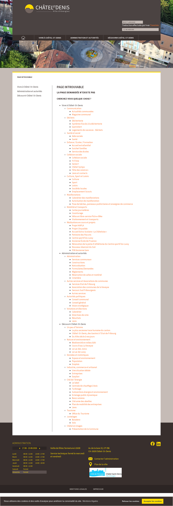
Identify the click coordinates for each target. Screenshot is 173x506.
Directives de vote (80, 315)
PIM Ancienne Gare (80, 250)
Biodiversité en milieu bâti (84, 342)
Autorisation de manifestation (85, 200)
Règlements (77, 271)
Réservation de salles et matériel (87, 274)
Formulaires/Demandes (82, 268)
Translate (154, 25)
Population (77, 361)
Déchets (70, 117)
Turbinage (76, 388)
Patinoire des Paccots (81, 234)
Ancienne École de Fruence (84, 241)
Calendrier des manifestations (85, 197)
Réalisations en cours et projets (81, 222)
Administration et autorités (84, 37)
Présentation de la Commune (85, 429)
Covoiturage (77, 213)
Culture (75, 179)
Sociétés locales (79, 188)
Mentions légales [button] (90, 501)
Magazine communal (81, 114)
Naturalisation (78, 265)
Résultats (76, 318)
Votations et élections (77, 308)
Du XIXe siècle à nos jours (83, 336)
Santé (74, 139)
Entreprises (77, 373)
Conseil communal (80, 299)
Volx (74, 422)
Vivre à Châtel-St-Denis (50, 37)
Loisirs (75, 185)
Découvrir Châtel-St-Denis (121, 37)
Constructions (78, 262)
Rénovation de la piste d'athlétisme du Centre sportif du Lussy (100, 244)
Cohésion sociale (74, 154)
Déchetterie (77, 120)
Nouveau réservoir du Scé (83, 247)
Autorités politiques (76, 296)
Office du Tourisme (80, 413)
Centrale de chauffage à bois (85, 385)
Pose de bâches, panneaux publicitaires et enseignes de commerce (102, 204)
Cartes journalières (80, 210)
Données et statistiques (78, 355)
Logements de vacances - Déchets (87, 130)
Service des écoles (80, 151)
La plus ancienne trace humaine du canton (91, 330)
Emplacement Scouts (82, 191)
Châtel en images (74, 426)
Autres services (79, 293)
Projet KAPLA (78, 225)
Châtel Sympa (78, 167)
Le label (75, 382)
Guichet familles (79, 148)
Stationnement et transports (85, 219)
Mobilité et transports (77, 207)
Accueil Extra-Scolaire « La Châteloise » (89, 231)
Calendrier (76, 311)
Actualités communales (82, 111)
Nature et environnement (78, 339)
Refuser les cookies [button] (130, 501)
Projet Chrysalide (80, 228)
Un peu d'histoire (75, 327)
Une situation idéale (81, 370)
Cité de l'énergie (74, 379)
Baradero (76, 419)
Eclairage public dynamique (84, 395)
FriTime (75, 160)
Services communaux (81, 259)
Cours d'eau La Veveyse (82, 345)
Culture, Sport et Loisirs (78, 176)
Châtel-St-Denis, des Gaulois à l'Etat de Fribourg (94, 333)
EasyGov (75, 376)
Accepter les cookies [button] (153, 501)
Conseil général (79, 302)
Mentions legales (78, 489)
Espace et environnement (83, 358)
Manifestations (73, 194)
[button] (19, 448)
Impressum (98, 489)
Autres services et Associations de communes (87, 281)
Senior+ (75, 163)
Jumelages (72, 416)
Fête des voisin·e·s (80, 170)
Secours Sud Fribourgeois (84, 290)
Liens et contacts (79, 173)
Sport (74, 182)
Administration (73, 256)
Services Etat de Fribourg (83, 284)
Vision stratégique (80, 305)
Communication (74, 108)
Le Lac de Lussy (79, 351)
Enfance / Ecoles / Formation (80, 142)
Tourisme (71, 410)
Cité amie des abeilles (82, 401)
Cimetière (76, 277)
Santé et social (73, 133)
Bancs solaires (78, 398)
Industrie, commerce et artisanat (82, 367)
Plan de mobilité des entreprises (87, 404)
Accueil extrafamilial (81, 145)
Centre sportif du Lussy (82, 237)
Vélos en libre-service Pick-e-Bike (87, 216)
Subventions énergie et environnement (90, 392)
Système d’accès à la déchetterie (87, 123)
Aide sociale (77, 136)
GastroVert (77, 126)
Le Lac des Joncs (79, 348)
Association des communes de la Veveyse (90, 287)
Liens (74, 321)
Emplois (75, 364)
